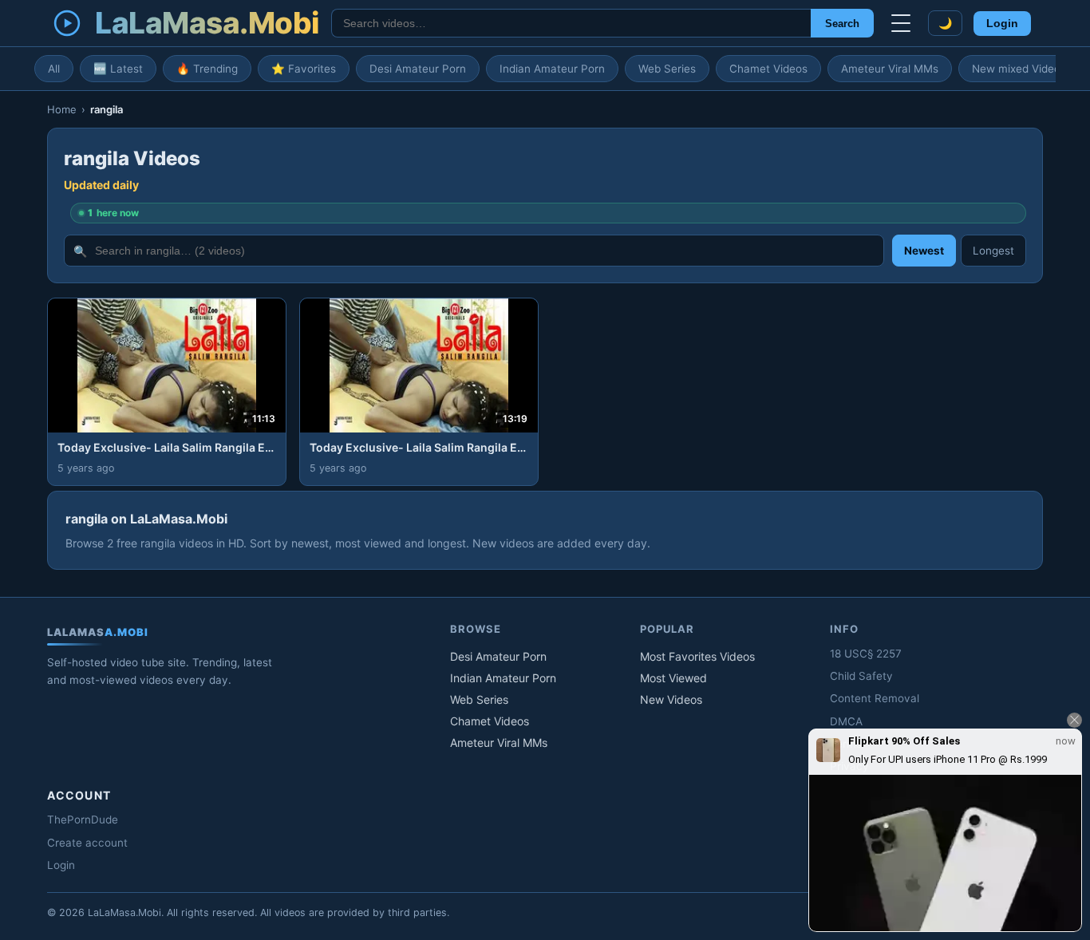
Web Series (667, 68)
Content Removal (874, 698)
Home (62, 109)
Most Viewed (673, 678)
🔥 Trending (207, 68)
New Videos (671, 699)
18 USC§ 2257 (866, 653)
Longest (993, 250)
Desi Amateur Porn (417, 68)
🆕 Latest (118, 68)
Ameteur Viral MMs (889, 68)
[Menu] (901, 23)
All (54, 68)
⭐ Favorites (303, 68)
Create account (87, 842)
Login (1002, 24)
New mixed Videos (1019, 68)
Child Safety (861, 675)
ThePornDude (82, 819)
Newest (924, 250)
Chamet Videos (768, 68)
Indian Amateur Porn (552, 68)
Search (842, 24)
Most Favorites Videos (697, 656)
